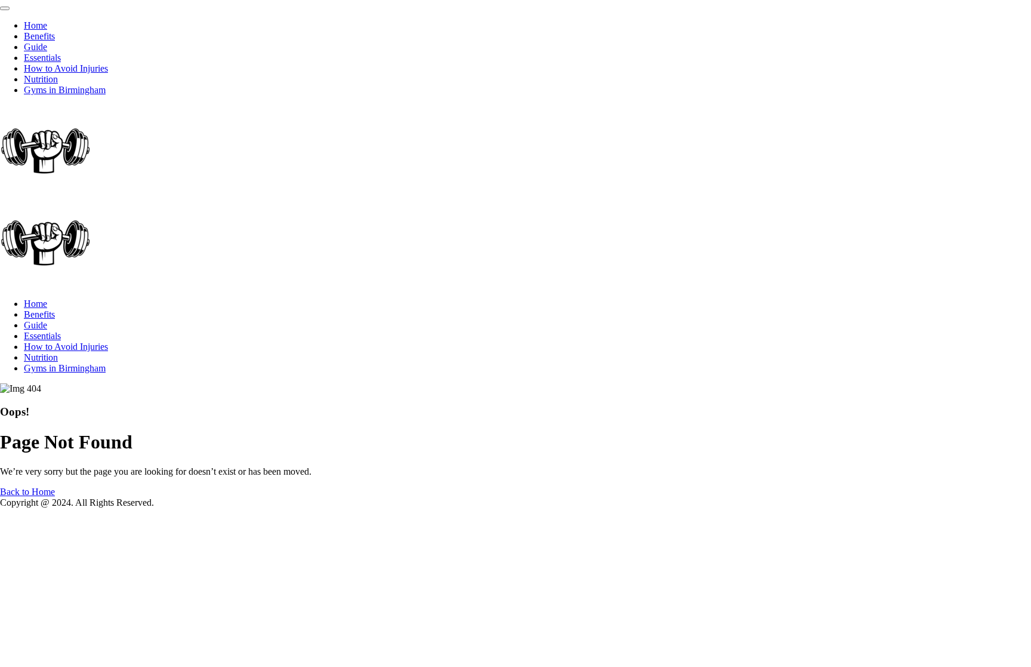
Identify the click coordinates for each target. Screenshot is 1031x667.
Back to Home (27, 492)
